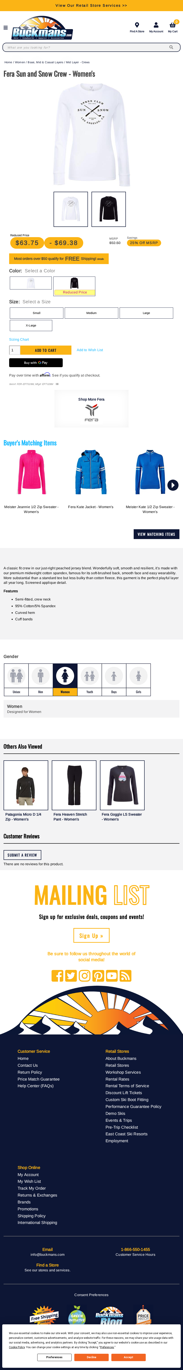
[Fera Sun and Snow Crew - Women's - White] (70, 209)
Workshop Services (123, 1072)
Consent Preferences (91, 1295)
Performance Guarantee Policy (133, 1106)
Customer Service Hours (135, 1254)
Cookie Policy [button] (17, 1347)
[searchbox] (172, 47)
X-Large (31, 325)
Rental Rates (117, 1079)
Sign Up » (91, 935)
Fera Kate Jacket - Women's (90, 507)
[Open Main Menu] (7, 28)
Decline (91, 1357)
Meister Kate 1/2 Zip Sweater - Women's (150, 509)
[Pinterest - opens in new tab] (98, 976)
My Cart (172, 27)
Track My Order (32, 1188)
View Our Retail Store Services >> (91, 5)
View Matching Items (156, 534)
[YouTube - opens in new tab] (112, 976)
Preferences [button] (107, 1347)
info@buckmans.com (47, 1254)
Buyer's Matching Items (30, 442)
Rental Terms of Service (127, 1085)
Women (20, 62)
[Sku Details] (57, 384)
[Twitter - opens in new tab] (71, 976)
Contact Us (28, 1065)
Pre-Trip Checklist (122, 1127)
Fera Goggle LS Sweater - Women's (122, 816)
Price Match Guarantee (39, 1079)
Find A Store (137, 31)
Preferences (54, 1357)
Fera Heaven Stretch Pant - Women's (70, 816)
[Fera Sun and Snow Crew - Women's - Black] (108, 209)
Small (36, 313)
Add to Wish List (90, 350)
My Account (156, 31)
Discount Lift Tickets (124, 1092)
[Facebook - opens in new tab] (57, 976)
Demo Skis (115, 1113)
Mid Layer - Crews (78, 62)
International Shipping (37, 1222)
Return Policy (30, 1072)
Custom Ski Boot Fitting (127, 1099)
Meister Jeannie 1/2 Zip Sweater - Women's (31, 509)
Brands (24, 1202)
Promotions (28, 1209)
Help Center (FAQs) (36, 1085)
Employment (117, 1140)
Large (146, 313)
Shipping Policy (32, 1215)
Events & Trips (119, 1120)
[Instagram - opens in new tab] (85, 976)
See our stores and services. (47, 1270)
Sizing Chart (19, 339)
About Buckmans (121, 1058)
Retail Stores (117, 1065)
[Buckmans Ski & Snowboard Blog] (110, 1316)
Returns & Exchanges (37, 1195)
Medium (91, 313)
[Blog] (125, 976)
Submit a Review (22, 855)
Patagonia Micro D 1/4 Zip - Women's (23, 816)
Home (8, 62)
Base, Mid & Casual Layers (45, 62)
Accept (128, 1357)
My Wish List (29, 1181)
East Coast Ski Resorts (127, 1134)
